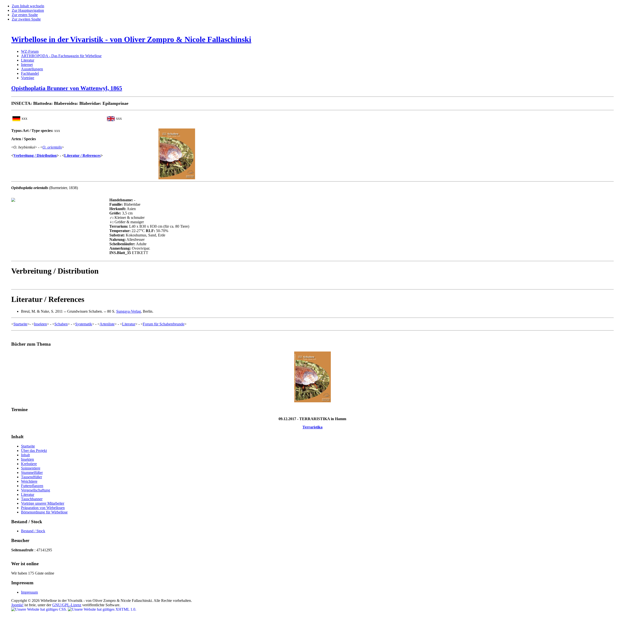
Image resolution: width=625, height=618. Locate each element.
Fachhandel (30, 73)
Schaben (61, 324)
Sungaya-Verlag (128, 311)
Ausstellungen (32, 69)
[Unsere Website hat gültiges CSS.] (39, 609)
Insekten (40, 324)
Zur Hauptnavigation (28, 10)
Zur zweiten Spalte (26, 19)
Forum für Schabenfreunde (163, 324)
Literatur (27, 60)
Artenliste (107, 324)
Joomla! (17, 605)
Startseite (20, 324)
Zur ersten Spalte (25, 15)
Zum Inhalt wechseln (28, 6)
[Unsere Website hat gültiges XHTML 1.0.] (102, 609)
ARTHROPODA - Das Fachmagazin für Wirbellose (61, 56)
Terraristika (312, 427)
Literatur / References (82, 155)
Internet (27, 65)
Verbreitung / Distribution (35, 155)
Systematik (83, 324)
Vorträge (27, 78)
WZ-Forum (30, 51)
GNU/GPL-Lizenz (66, 605)
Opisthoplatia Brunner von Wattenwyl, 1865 (66, 88)
